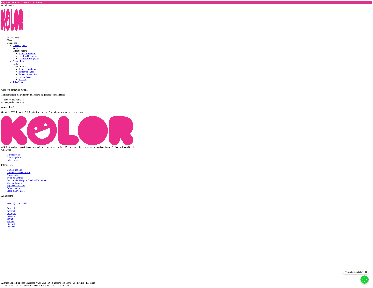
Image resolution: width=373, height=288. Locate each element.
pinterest (11, 224)
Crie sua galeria (20, 45)
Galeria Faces (25, 77)
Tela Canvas (18, 82)
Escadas (22, 79)
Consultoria (12, 175)
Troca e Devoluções (16, 191)
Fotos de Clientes (15, 177)
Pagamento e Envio (16, 185)
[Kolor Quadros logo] (12, 30)
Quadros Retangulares (29, 58)
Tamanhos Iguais (26, 71)
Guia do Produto (14, 183)
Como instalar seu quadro (18, 172)
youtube (10, 219)
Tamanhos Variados (28, 74)
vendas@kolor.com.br (17, 203)
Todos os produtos (27, 53)
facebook (11, 208)
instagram (11, 213)
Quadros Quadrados (28, 56)
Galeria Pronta (19, 61)
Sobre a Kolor (13, 188)
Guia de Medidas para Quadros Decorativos (27, 180)
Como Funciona (14, 170)
